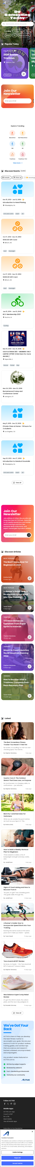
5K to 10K (6, 1117)
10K (15, 35)
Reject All (17, 1158)
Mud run (28, 31)
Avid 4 (8, 35)
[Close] (32, 1131)
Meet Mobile (8, 1119)
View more (17, 163)
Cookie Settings (18, 1152)
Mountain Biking (24, 35)
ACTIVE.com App (9, 1112)
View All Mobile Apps (10, 1121)
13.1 (22, 134)
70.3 (23, 155)
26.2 (12, 134)
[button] (14, 63)
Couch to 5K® (8, 1114)
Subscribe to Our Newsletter (13, 1128)
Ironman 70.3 (18, 31)
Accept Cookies (17, 1163)
